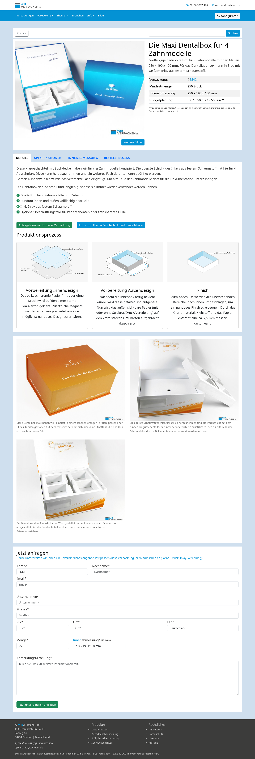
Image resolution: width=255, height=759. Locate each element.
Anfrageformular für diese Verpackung (44, 225)
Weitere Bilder (133, 142)
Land (170, 622)
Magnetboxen (99, 729)
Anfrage (153, 742)
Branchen (78, 15)
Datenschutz (156, 734)
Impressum (155, 729)
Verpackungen (25, 15)
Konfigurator (229, 16)
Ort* (76, 622)
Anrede (21, 566)
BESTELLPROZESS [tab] (117, 158)
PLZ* (19, 622)
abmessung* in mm (92, 640)
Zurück (21, 33)
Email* (21, 578)
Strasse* (22, 609)
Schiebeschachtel (101, 742)
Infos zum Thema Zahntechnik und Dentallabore (111, 225)
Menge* (22, 640)
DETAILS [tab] (22, 158)
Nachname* (101, 566)
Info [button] (89, 15)
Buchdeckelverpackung (104, 734)
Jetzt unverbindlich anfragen (37, 705)
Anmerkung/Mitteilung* (34, 658)
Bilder (101, 15)
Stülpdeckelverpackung (105, 738)
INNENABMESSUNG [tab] (83, 158)
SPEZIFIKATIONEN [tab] (48, 158)
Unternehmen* (27, 596)
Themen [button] (61, 15)
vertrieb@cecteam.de (227, 5)
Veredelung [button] (44, 15)
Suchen (233, 33)
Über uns (154, 738)
